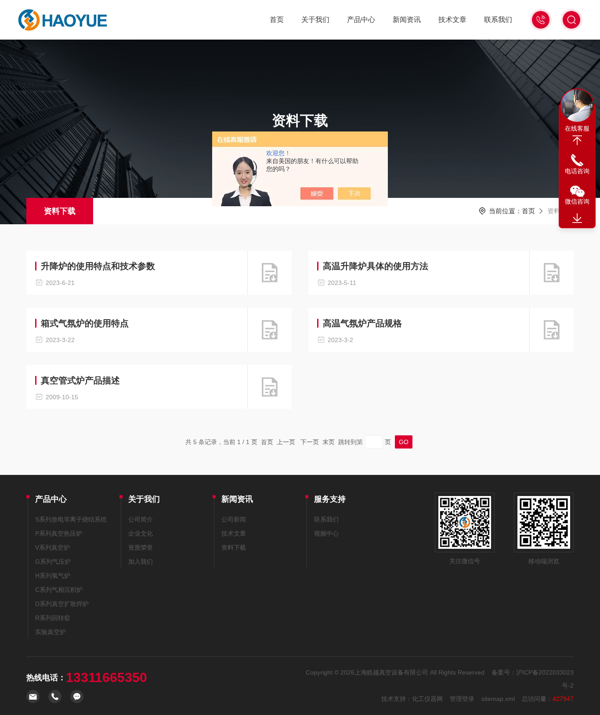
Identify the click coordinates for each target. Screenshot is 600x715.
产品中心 (361, 19)
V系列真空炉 (52, 547)
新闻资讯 (407, 19)
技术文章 (452, 19)
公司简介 (140, 519)
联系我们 (498, 19)
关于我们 (315, 19)
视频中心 (326, 533)
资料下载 (60, 211)
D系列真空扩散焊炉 (62, 603)
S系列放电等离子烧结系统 (71, 519)
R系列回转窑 (52, 617)
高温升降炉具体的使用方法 (375, 266)
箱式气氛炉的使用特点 (85, 323)
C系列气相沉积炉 (59, 589)
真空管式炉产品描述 (80, 380)
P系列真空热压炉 (58, 533)
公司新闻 (233, 519)
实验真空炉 (50, 631)
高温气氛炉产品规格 (362, 323)
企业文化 (140, 533)
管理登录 (462, 698)
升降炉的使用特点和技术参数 (98, 266)
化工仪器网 (427, 698)
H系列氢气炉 (52, 575)
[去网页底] (577, 218)
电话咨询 (577, 171)
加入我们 (140, 561)
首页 (277, 19)
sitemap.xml (498, 698)
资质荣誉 (140, 547)
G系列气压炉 (53, 561)
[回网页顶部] (577, 140)
